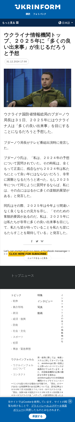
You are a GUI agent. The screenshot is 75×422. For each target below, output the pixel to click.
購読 (28, 13)
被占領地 (18, 306)
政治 (15, 312)
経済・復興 (19, 318)
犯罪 (15, 342)
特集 (40, 295)
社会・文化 (19, 330)
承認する (37, 416)
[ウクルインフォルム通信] (37, 7)
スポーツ (18, 336)
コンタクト (19, 374)
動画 (40, 313)
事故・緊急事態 (22, 348)
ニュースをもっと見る (37, 258)
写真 (40, 307)
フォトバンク (39, 13)
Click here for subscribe (27, 253)
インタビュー (45, 301)
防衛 (15, 324)
